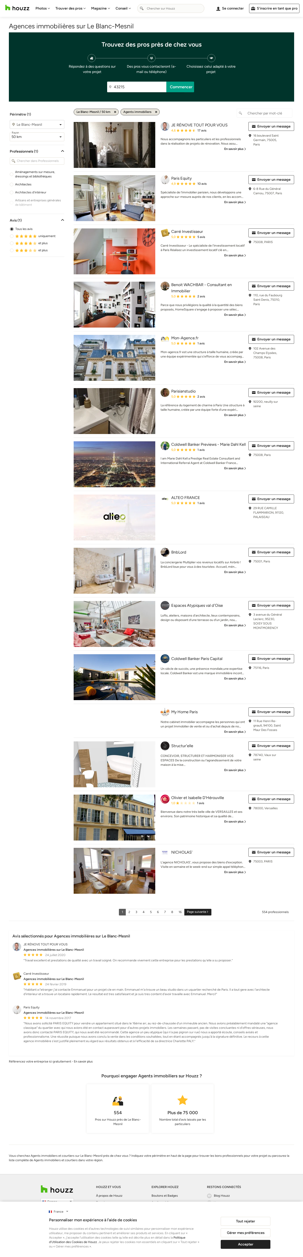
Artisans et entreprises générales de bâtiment (38, 202)
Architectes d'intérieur (30, 192)
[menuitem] (43, 8)
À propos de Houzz (109, 1196)
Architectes (23, 184)
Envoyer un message (274, 126)
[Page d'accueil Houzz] (17, 8)
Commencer (181, 86)
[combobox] (170, 8)
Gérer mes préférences (245, 1233)
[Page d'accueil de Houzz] (57, 1189)
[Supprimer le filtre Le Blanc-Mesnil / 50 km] (115, 112)
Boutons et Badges (165, 1196)
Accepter (245, 1244)
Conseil (122, 8)
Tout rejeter (245, 1221)
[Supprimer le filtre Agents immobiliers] (156, 112)
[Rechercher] (141, 8)
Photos (41, 8)
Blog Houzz (222, 1196)
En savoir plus (83, 1061)
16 (180, 912)
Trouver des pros (68, 8)
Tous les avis (24, 229)
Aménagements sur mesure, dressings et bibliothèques (35, 174)
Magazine (99, 8)
